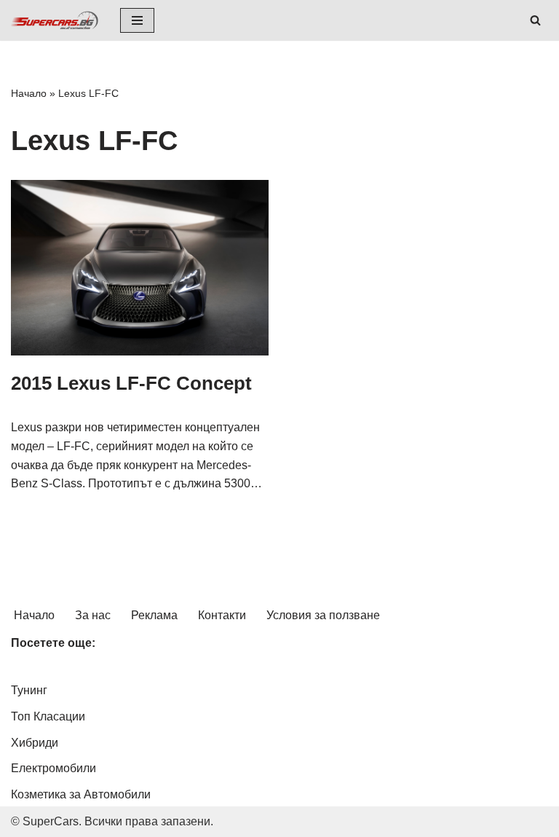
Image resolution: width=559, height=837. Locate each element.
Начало (29, 93)
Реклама (154, 615)
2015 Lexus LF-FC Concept (131, 383)
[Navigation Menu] (137, 20)
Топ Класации (48, 716)
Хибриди (34, 742)
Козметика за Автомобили (81, 794)
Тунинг (29, 690)
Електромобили (53, 768)
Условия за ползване (323, 615)
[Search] (535, 20)
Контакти (222, 615)
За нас (93, 615)
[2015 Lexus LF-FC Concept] (140, 267)
